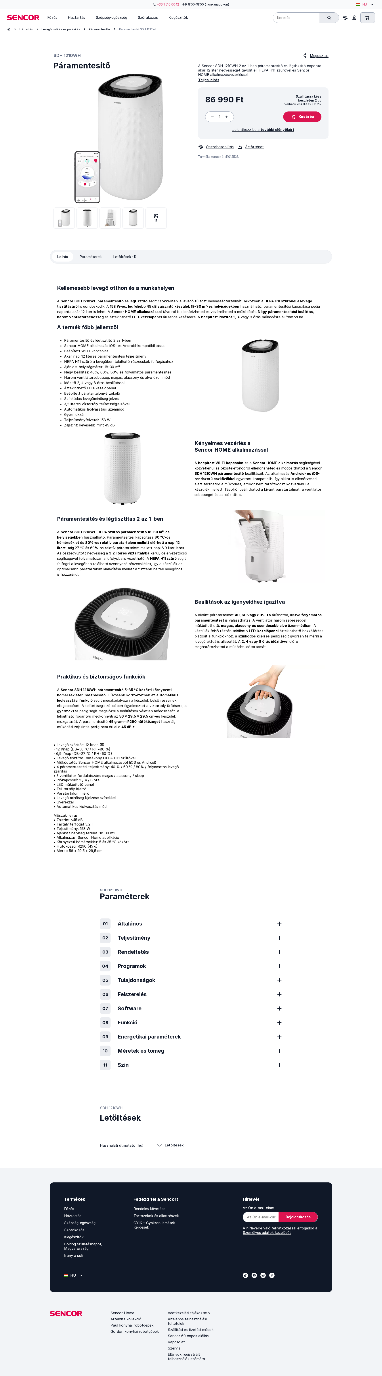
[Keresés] (329, 18)
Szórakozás (74, 1230)
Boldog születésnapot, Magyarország (83, 1246)
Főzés (69, 1208)
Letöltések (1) (124, 256)
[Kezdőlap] (9, 29)
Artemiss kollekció (126, 1319)
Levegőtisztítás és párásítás (61, 29)
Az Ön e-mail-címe (258, 1208)
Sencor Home (122, 1313)
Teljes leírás (208, 80)
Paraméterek (91, 256)
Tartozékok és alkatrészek (156, 1216)
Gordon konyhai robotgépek (135, 1331)
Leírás (62, 256)
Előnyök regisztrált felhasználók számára (186, 1356)
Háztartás (26, 29)
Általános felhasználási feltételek (187, 1321)
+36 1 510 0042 (168, 4)
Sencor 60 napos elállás (188, 1336)
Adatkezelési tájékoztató (189, 1313)
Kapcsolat (176, 1342)
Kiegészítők (74, 1237)
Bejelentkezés (298, 1217)
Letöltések (174, 1145)
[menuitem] (52, 17)
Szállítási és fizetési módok (191, 1329)
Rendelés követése (149, 1208)
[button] (302, 116)
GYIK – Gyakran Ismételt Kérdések (155, 1225)
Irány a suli (73, 1255)
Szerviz (174, 1348)
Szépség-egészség (80, 1223)
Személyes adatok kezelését (267, 1232)
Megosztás (319, 55)
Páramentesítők (99, 29)
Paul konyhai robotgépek (132, 1325)
